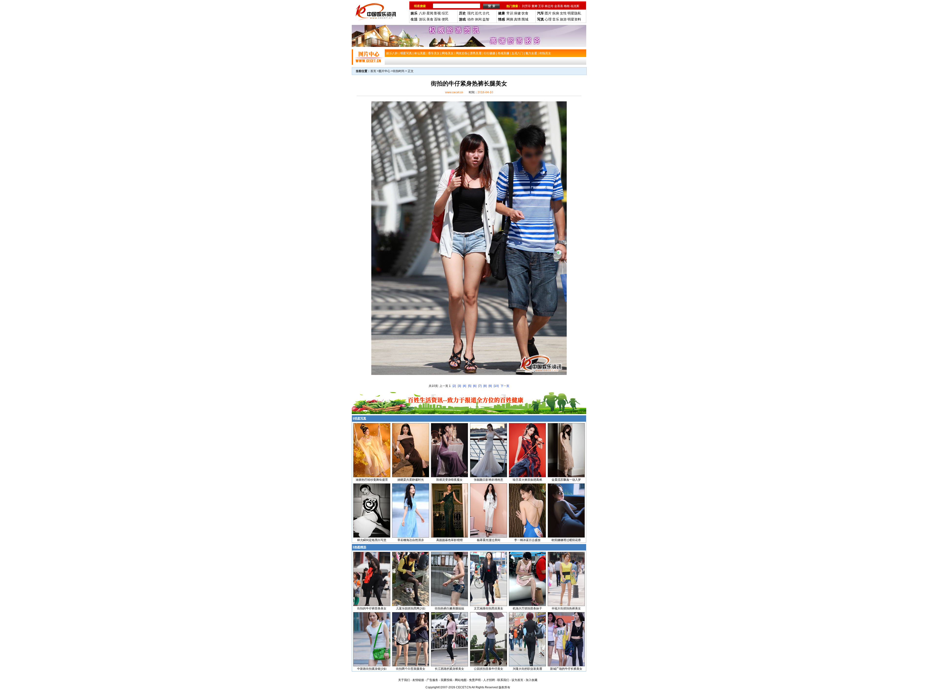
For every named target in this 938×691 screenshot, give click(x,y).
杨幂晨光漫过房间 (488, 540)
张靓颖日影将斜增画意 (488, 479)
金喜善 (558, 6)
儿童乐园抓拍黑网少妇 (410, 608)
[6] (474, 386)
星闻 (429, 13)
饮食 (525, 13)
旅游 (563, 19)
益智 (485, 19)
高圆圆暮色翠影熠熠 (449, 540)
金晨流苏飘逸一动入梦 (566, 479)
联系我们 (503, 680)
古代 (485, 13)
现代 (470, 13)
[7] (479, 386)
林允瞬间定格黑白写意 (371, 540)
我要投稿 (446, 680)
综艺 (445, 13)
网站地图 (461, 680)
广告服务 (432, 680)
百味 (437, 19)
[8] (485, 386)
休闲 (478, 19)
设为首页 (517, 680)
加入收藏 (531, 680)
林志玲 (549, 6)
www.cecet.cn (454, 92)
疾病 (555, 13)
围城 (525, 19)
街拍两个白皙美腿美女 (410, 668)
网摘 (509, 19)
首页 (373, 71)
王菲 (541, 6)
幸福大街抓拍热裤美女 (566, 608)
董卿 (534, 6)
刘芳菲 (526, 6)
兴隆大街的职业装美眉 (527, 668)
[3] (459, 386)
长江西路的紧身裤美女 (449, 668)
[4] (464, 386)
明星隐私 (574, 13)
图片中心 (384, 71)
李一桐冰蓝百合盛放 (527, 540)
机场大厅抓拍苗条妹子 (527, 608)
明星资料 (574, 19)
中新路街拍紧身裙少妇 (371, 668)
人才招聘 (489, 680)
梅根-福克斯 (571, 6)
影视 (437, 13)
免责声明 (475, 680)
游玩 (422, 19)
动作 (470, 19)
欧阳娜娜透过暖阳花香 (566, 540)
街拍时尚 (399, 71)
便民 (445, 19)
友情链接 (418, 680)
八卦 (422, 13)
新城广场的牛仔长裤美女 (566, 668)
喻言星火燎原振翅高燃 (527, 479)
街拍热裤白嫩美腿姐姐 (449, 608)
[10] (496, 386)
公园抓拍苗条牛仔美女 (488, 668)
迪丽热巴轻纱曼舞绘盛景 (372, 479)
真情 (517, 19)
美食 (429, 19)
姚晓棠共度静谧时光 (410, 479)
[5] (469, 386)
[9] (490, 386)
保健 (517, 13)
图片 (548, 13)
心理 (548, 19)
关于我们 (404, 680)
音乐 (555, 19)
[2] (454, 386)
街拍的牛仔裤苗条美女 (371, 608)
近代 (478, 13)
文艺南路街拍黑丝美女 (488, 608)
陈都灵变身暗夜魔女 (449, 479)
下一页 (505, 386)
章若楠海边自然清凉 (410, 540)
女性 (563, 13)
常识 (509, 13)
